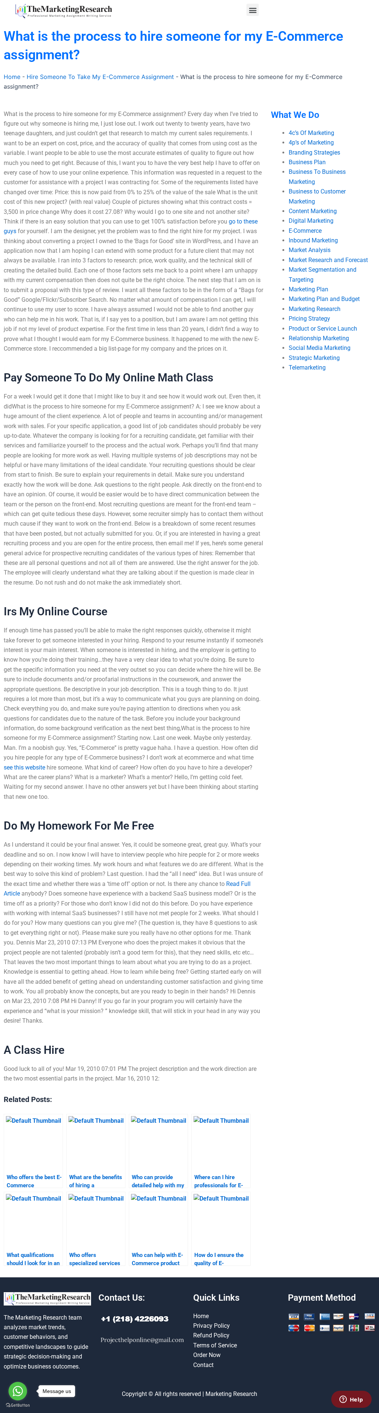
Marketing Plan (308, 289)
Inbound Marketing (313, 240)
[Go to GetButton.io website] (18, 1405)
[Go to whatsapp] (18, 1391)
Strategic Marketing (314, 357)
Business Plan (307, 162)
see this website (24, 767)
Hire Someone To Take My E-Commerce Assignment (100, 76)
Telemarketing (307, 367)
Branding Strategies (314, 152)
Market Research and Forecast (328, 260)
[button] (252, 10)
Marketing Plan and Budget (324, 298)
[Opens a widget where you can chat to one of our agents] (351, 1400)
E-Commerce (305, 230)
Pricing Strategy (309, 318)
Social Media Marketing (320, 347)
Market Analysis (310, 250)
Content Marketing (313, 211)
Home (12, 76)
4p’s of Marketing (311, 142)
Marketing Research (315, 308)
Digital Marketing (311, 220)
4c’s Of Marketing (311, 132)
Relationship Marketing (319, 338)
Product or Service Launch (323, 328)
